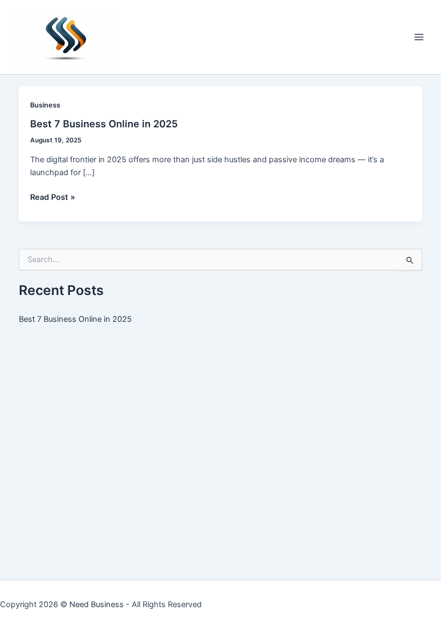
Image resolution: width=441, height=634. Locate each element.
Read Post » (52, 198)
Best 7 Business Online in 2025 (104, 123)
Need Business (96, 604)
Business (45, 105)
